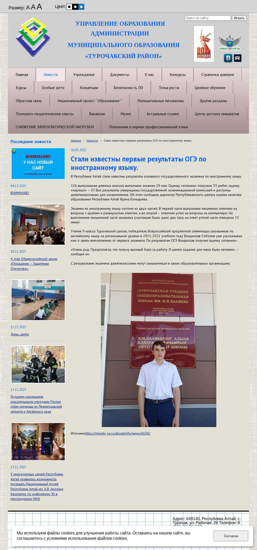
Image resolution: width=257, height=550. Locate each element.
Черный (75, 7)
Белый (69, 7)
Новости (92, 140)
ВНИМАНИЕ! (20, 193)
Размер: (17, 7)
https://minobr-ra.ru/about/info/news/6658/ (117, 433)
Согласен (231, 536)
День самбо (20, 334)
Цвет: (60, 6)
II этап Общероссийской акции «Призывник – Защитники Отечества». (34, 264)
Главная (76, 140)
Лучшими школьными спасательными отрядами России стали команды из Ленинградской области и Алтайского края (36, 404)
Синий (81, 7)
